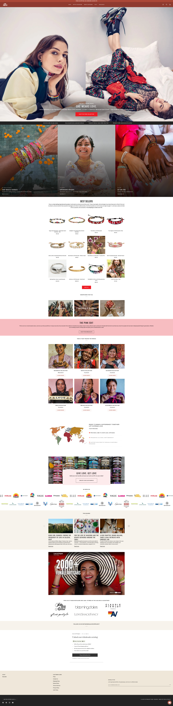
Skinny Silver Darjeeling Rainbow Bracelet (57, 255)
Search (156, 699)
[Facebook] (3, 702)
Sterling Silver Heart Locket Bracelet (57, 279)
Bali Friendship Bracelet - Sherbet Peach (115, 255)
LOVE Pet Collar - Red (115, 279)
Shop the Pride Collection (86, 114)
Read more (50, 546)
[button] (70, 4)
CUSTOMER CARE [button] (57, 674)
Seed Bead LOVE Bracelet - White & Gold (77, 255)
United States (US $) (9, 699)
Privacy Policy (56, 687)
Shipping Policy (56, 681)
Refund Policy (56, 683)
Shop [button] (3, 674)
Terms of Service (56, 685)
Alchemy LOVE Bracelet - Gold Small (77, 279)
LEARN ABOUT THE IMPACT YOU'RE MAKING (103, 448)
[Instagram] (9, 702)
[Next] (129, 526)
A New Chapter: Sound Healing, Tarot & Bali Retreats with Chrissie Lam (111, 537)
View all (86, 287)
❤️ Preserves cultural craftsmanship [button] (101, 432)
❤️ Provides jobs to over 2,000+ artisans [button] (102, 427)
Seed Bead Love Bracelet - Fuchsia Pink (96, 255)
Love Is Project (146, 699)
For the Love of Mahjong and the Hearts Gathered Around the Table (86, 537)
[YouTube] (12, 702)
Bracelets (4, 676)
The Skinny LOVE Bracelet (96, 230)
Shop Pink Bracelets (86, 331)
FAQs (54, 676)
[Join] (169, 685)
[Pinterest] (6, 702)
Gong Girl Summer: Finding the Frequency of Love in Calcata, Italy (59, 537)
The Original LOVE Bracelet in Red (115, 230)
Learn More (60, 375)
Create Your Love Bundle (86, 480)
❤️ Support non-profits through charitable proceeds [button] (103, 437)
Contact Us (55, 678)
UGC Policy (55, 690)
